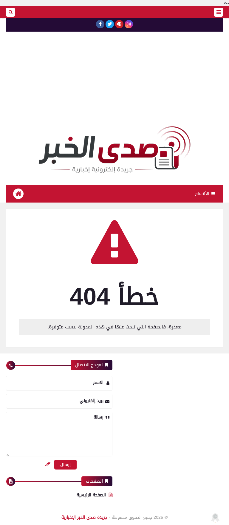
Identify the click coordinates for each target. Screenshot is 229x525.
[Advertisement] (114, 81)
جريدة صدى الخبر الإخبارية (84, 517)
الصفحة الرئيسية (91, 495)
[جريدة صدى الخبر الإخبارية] (114, 149)
